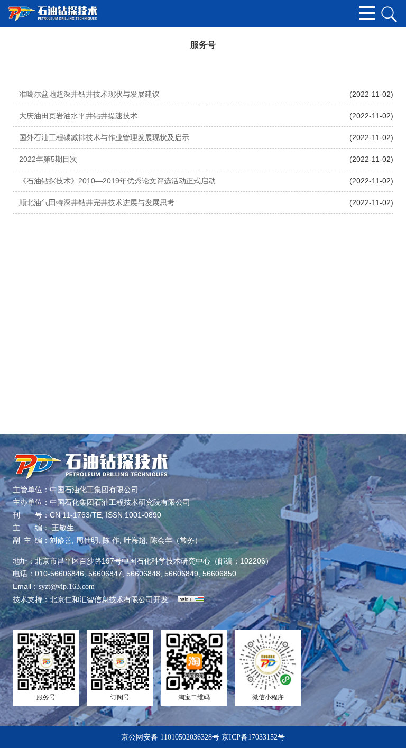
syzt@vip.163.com (67, 586)
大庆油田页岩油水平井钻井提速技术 (78, 116)
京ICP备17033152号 (253, 737)
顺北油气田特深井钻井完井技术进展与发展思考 (96, 202)
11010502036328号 (189, 737)
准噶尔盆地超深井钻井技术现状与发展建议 (89, 94)
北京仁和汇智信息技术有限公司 (101, 600)
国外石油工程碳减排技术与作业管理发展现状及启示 (104, 137)
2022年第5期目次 (48, 159)
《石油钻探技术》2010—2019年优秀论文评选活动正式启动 (117, 181)
